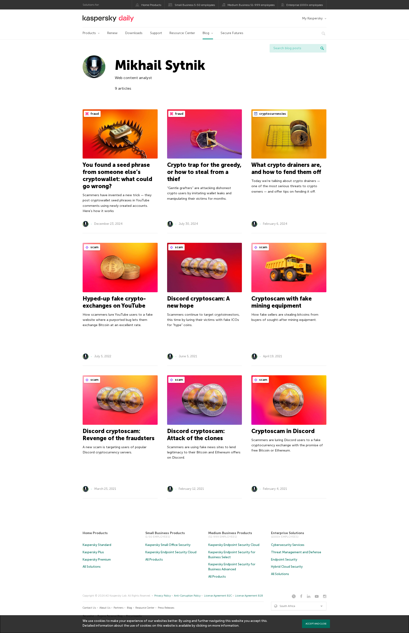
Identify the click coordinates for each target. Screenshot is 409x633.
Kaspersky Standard (97, 545)
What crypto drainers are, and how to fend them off (286, 168)
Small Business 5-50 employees (195, 5)
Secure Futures (232, 33)
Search (322, 48)
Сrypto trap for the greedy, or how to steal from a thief (204, 171)
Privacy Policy (162, 595)
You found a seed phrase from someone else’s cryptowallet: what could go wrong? (117, 175)
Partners (118, 607)
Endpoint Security (284, 559)
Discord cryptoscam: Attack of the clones (196, 435)
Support (156, 33)
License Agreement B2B (249, 595)
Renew (112, 33)
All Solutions (92, 566)
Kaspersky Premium (97, 559)
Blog (206, 33)
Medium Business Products (230, 533)
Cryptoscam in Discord (283, 431)
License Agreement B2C (218, 595)
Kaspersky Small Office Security (168, 545)
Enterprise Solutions (287, 533)
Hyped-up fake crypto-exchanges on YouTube (114, 302)
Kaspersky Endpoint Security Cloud (170, 552)
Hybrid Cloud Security (287, 566)
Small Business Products (165, 533)
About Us (104, 607)
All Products (154, 559)
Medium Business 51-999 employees (251, 5)
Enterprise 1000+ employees (304, 5)
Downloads (133, 33)
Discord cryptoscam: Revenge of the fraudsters (119, 435)
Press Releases (166, 607)
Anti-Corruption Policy (187, 595)
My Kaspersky (312, 18)
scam (94, 247)
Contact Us (89, 607)
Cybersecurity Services (287, 545)
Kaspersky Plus (93, 552)
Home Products (151, 5)
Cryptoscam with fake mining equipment (281, 302)
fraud (94, 113)
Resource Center (182, 33)
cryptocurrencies (272, 113)
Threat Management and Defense (296, 552)
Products (89, 33)
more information (225, 625)
